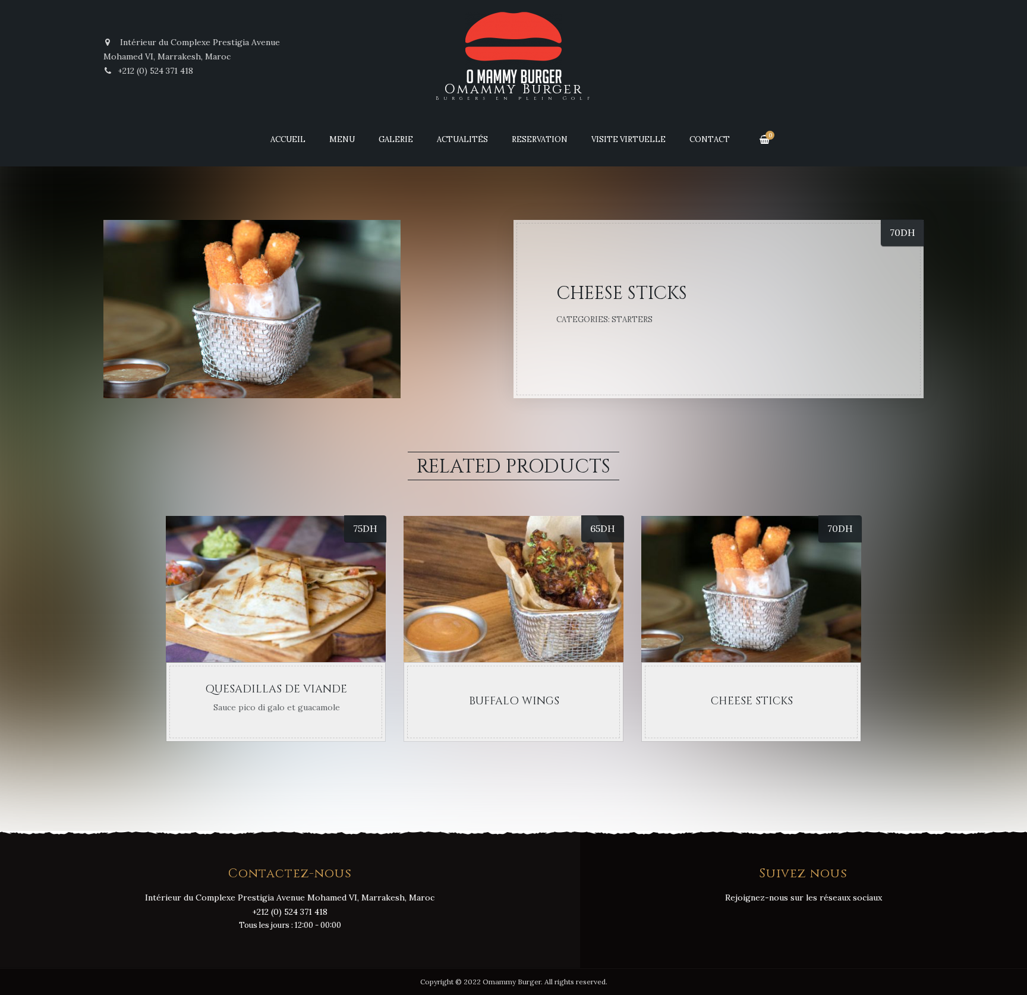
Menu (342, 139)
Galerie (396, 139)
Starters (632, 319)
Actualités (462, 139)
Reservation (540, 139)
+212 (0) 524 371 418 (155, 70)
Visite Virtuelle (628, 139)
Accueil (287, 139)
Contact (709, 139)
